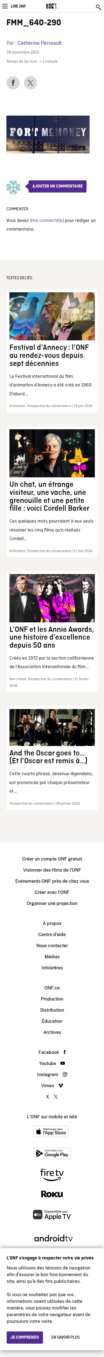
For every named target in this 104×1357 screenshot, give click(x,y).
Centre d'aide (52, 934)
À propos (52, 923)
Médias (52, 956)
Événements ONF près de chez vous (52, 881)
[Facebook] (13, 82)
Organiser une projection (52, 903)
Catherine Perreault (39, 43)
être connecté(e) (47, 221)
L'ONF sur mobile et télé (52, 1116)
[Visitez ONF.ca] (61, 6)
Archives (52, 1032)
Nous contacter (52, 945)
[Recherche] (99, 7)
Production (52, 999)
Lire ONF (18, 6)
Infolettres (52, 968)
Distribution (52, 1010)
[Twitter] (30, 82)
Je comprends (25, 1337)
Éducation (52, 1021)
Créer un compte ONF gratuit (52, 859)
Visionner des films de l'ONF (52, 870)
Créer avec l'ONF (52, 892)
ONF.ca (52, 988)
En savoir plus (65, 1337)
